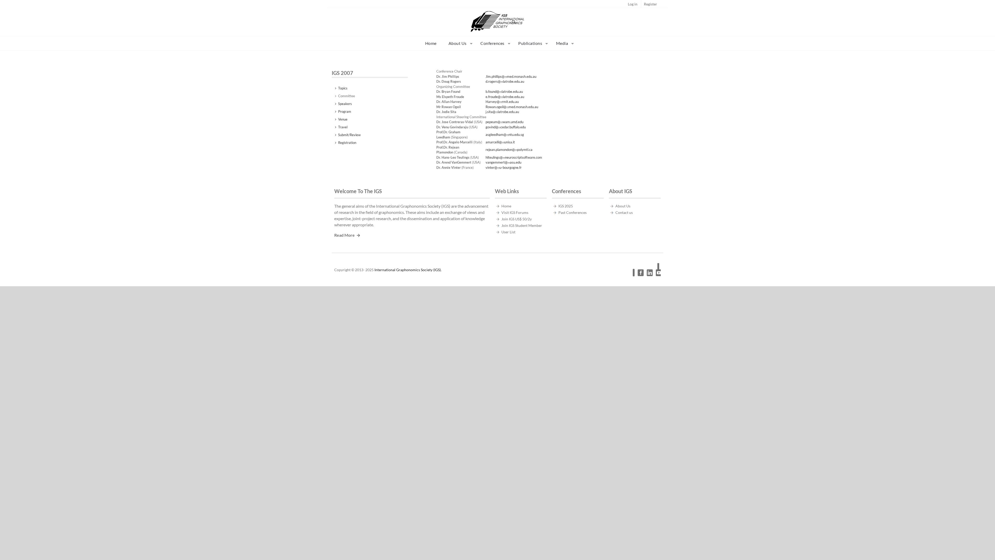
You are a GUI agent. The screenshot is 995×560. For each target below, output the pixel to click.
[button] (514, 22)
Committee (346, 96)
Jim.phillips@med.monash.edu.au (511, 76)
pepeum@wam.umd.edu (504, 122)
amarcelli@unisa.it (500, 142)
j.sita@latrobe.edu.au (502, 112)
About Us (622, 206)
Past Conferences (572, 212)
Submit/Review (349, 135)
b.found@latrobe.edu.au (504, 91)
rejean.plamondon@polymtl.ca (509, 150)
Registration (347, 143)
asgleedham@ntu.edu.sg (505, 134)
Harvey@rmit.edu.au (502, 102)
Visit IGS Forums (514, 212)
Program (344, 111)
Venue (342, 119)
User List (508, 232)
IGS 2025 (565, 206)
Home (506, 206)
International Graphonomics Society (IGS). (408, 270)
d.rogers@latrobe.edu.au (505, 81)
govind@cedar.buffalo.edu (506, 127)
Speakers (345, 104)
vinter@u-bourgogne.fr (504, 167)
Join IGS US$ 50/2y (516, 219)
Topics (342, 88)
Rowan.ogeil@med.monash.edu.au (512, 107)
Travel (342, 127)
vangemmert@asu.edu (503, 162)
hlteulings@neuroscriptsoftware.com (514, 157)
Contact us (624, 212)
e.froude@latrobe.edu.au (505, 97)
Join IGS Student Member (521, 225)
